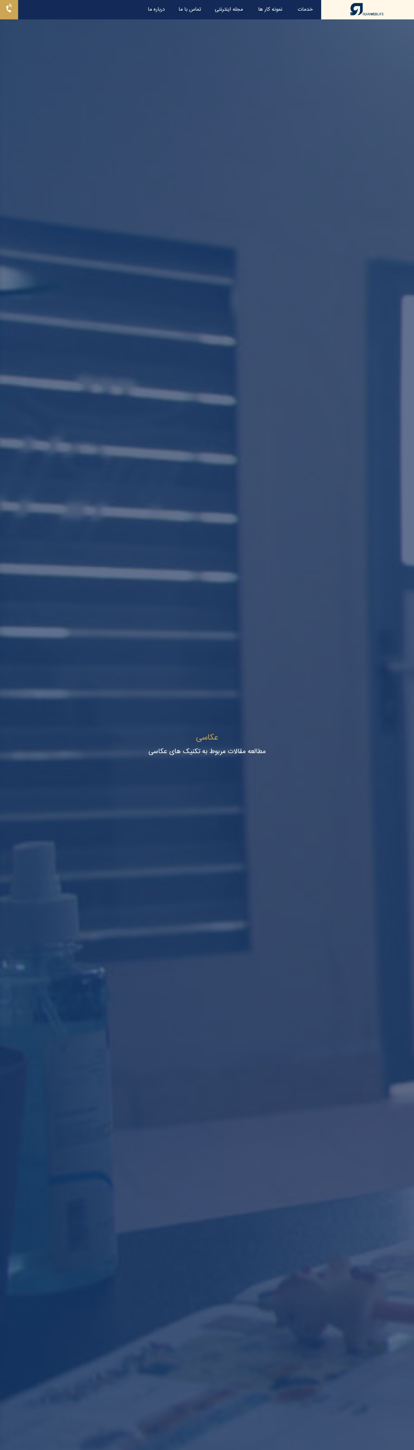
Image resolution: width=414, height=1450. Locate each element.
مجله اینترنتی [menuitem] (229, 10)
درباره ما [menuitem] (156, 10)
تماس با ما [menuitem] (190, 10)
